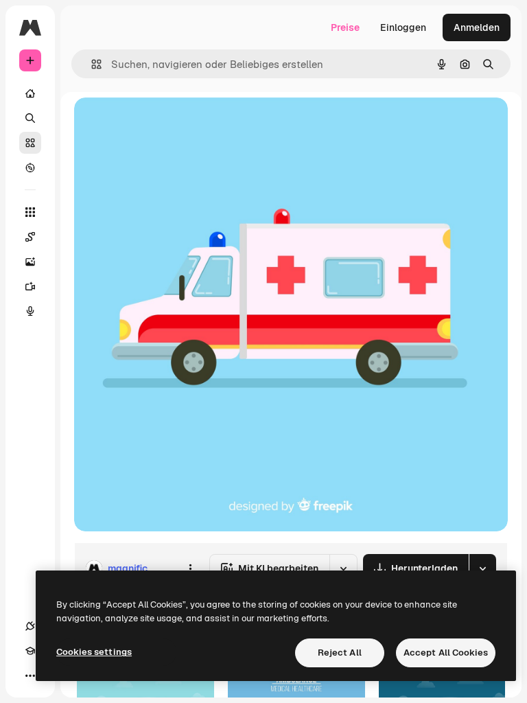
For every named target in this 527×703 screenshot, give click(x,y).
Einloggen (403, 27)
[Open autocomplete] (91, 64)
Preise (345, 27)
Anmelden (477, 27)
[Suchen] (30, 118)
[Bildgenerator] (30, 262)
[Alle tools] (30, 212)
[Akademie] (30, 651)
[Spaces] (30, 237)
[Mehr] (30, 676)
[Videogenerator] (30, 286)
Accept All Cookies (445, 652)
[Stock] (30, 143)
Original (162, 123)
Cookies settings (94, 652)
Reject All (340, 652)
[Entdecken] (30, 167)
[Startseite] (30, 93)
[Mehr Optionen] (190, 568)
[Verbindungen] (30, 626)
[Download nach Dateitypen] (482, 568)
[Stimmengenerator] (30, 311)
